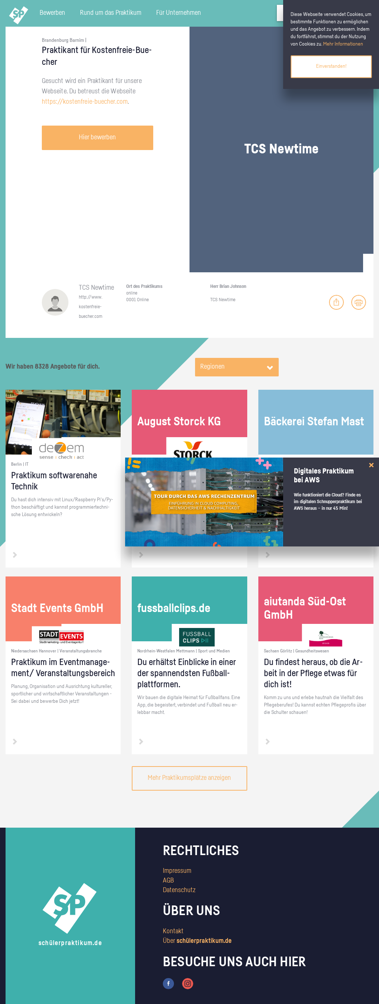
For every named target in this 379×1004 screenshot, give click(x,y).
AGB (168, 880)
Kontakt (173, 931)
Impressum (177, 871)
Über (197, 941)
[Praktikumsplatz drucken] (358, 302)
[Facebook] (168, 983)
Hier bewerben (97, 137)
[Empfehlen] (336, 302)
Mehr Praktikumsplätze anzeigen (189, 778)
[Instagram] (187, 983)
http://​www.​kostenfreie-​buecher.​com (91, 307)
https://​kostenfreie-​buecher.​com (85, 102)
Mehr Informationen (343, 44)
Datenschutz (179, 890)
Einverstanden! (331, 66)
